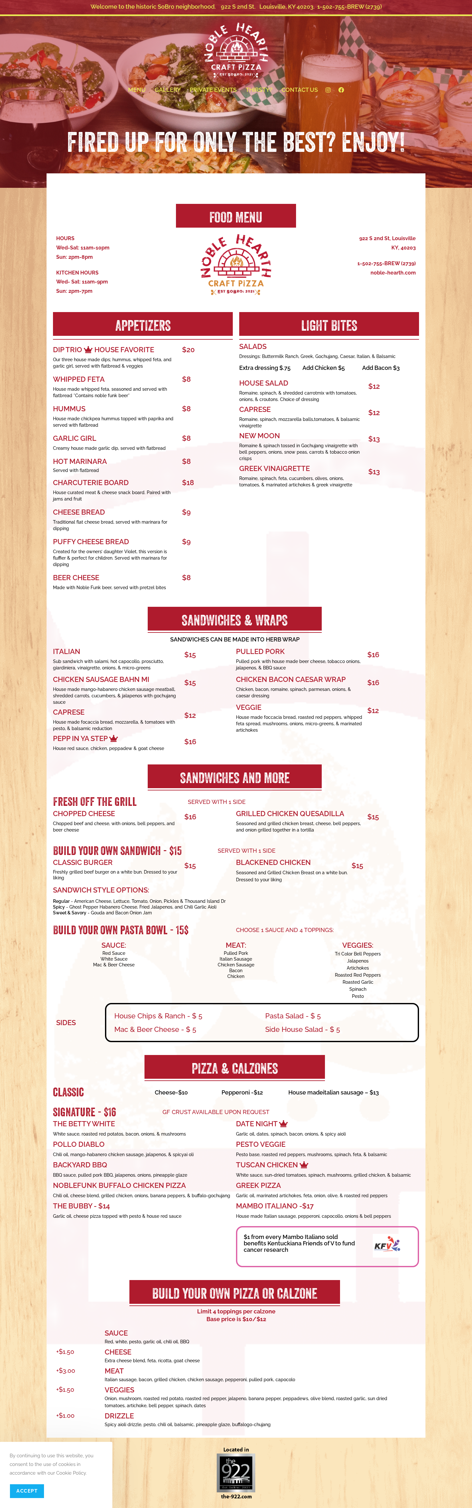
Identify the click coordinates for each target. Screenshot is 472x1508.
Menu (137, 89)
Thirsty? (259, 89)
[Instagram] (328, 90)
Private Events (213, 89)
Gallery (168, 89)
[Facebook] (341, 90)
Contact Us (300, 89)
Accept (27, 1491)
